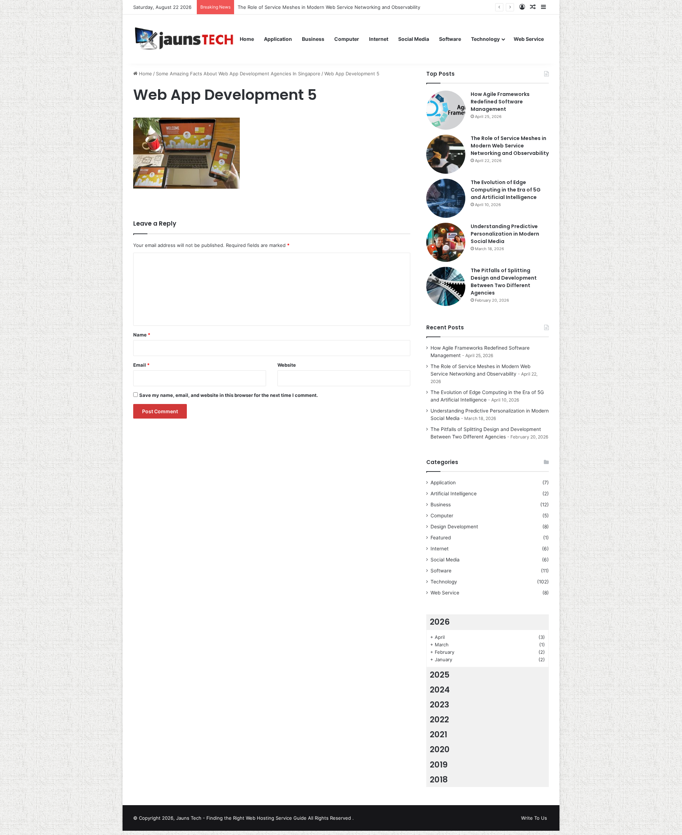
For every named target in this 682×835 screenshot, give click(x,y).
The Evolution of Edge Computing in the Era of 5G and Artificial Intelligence (506, 190)
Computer (346, 39)
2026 (440, 621)
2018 (439, 779)
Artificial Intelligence (454, 493)
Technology (485, 39)
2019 (439, 764)
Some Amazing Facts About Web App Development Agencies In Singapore (238, 73)
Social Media (413, 39)
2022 (439, 719)
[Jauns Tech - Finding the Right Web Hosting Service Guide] (184, 39)
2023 (439, 704)
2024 (440, 689)
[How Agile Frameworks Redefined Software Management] (445, 110)
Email (141, 365)
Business (313, 39)
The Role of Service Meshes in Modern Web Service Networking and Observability (329, 7)
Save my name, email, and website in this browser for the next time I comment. (228, 395)
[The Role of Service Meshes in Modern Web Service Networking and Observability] (445, 154)
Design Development (454, 526)
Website (286, 365)
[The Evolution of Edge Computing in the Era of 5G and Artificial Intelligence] (445, 198)
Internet (378, 39)
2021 (438, 734)
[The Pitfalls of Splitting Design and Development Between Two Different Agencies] (445, 286)
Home (247, 39)
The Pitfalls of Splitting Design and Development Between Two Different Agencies (504, 281)
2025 (440, 674)
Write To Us (534, 818)
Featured (441, 537)
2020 (440, 749)
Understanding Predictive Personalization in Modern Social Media (505, 234)
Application (278, 39)
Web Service (529, 39)
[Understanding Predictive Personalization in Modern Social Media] (445, 242)
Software (450, 39)
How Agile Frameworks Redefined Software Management (500, 102)
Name (141, 335)
